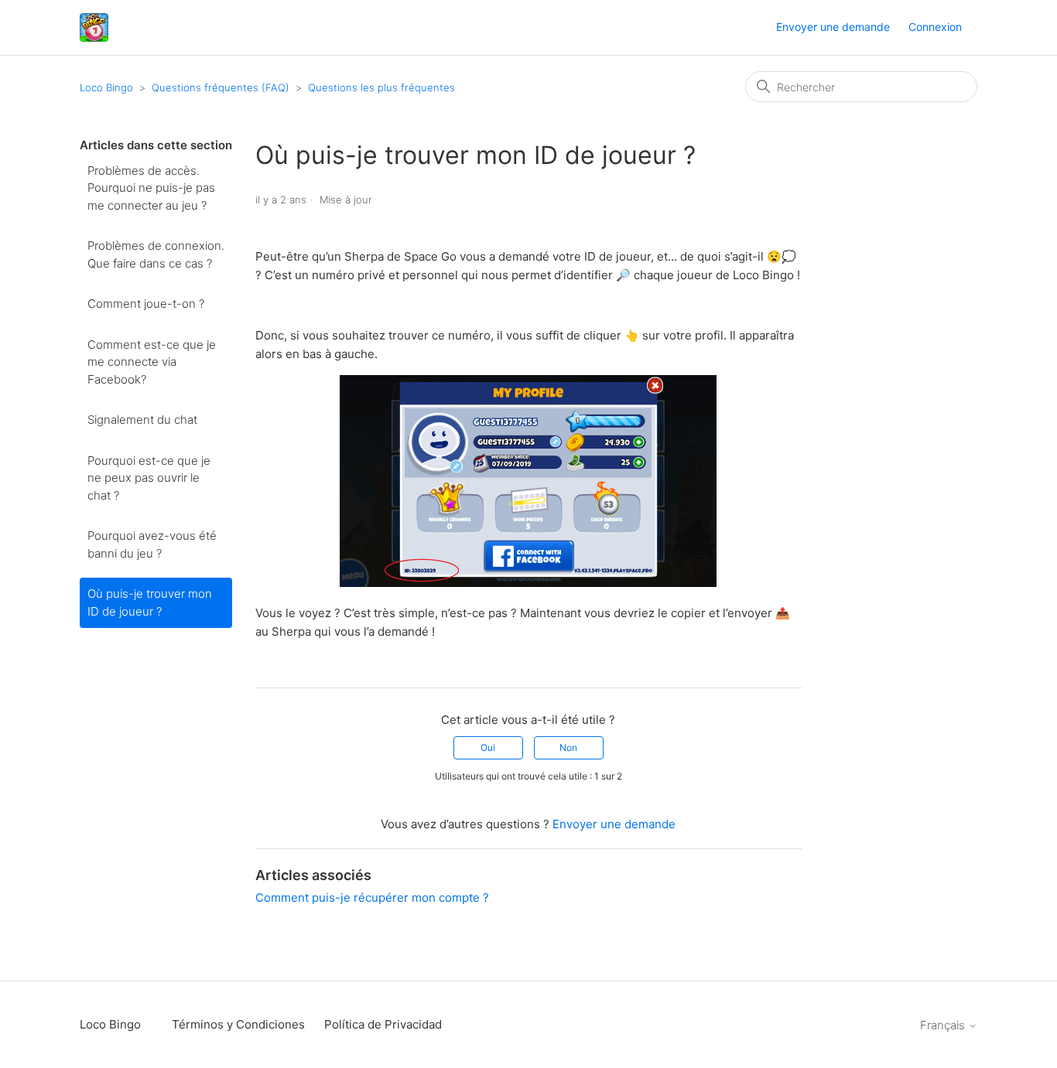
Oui (488, 747)
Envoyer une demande (833, 26)
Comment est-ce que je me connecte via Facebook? (151, 362)
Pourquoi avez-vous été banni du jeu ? (152, 544)
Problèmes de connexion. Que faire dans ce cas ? (155, 254)
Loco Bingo (106, 87)
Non (568, 747)
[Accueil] (94, 27)
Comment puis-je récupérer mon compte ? (372, 897)
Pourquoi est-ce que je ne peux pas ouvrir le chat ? (148, 478)
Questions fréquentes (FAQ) (220, 87)
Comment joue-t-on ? (145, 303)
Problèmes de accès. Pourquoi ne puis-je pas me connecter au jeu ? (151, 188)
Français (944, 1025)
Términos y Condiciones (238, 1024)
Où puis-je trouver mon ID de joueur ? (149, 602)
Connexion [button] (935, 26)
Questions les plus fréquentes (381, 87)
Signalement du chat (142, 419)
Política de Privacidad (383, 1024)
